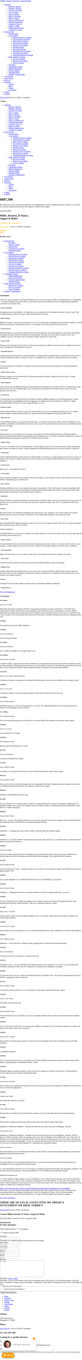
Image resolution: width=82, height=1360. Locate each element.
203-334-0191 (5, 97)
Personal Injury (14, 34)
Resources (7, 82)
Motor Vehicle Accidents (17, 57)
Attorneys (7, 4)
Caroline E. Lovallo (15, 30)
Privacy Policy (13, 1278)
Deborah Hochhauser (16, 22)
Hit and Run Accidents (20, 43)
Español (7, 94)
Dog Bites (12, 65)
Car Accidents (13, 36)
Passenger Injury (18, 47)
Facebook (3, 1236)
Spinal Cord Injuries (15, 278)
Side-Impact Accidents (20, 53)
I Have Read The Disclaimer (14, 1289)
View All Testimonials (7, 592)
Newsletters (12, 90)
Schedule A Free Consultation (10, 223)
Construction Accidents (16, 249)
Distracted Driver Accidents (22, 37)
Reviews (7, 80)
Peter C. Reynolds (15, 16)
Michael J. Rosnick (15, 8)
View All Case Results (7, 1198)
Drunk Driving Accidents (21, 39)
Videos (11, 88)
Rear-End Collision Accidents (19, 268)
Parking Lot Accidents (20, 45)
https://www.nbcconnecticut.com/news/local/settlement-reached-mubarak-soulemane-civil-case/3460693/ (35, 1188)
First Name (4, 1242)
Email (2, 1255)
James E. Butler (14, 14)
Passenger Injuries (15, 250)
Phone (2, 1251)
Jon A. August (13, 12)
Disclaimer (3, 1278)
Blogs (10, 86)
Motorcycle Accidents (20, 61)
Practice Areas (9, 32)
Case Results (8, 76)
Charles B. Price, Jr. (15, 24)
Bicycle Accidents (19, 59)
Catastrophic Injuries (15, 67)
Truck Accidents (18, 63)
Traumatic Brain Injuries (17, 280)
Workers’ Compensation (17, 74)
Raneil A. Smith (14, 26)
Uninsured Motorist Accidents (23, 55)
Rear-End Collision (19, 49)
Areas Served (8, 78)
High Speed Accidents (20, 41)
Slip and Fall (13, 247)
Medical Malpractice (15, 69)
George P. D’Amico (15, 10)
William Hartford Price (16, 28)
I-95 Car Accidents (15, 264)
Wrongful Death (14, 72)
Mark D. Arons (14, 18)
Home (6, 1296)
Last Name (3, 1247)
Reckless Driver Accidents (22, 51)
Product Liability (14, 70)
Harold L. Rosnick (15, 6)
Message (3, 1259)
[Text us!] (8, 1355)
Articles (11, 84)
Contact (7, 92)
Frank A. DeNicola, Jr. (16, 20)
